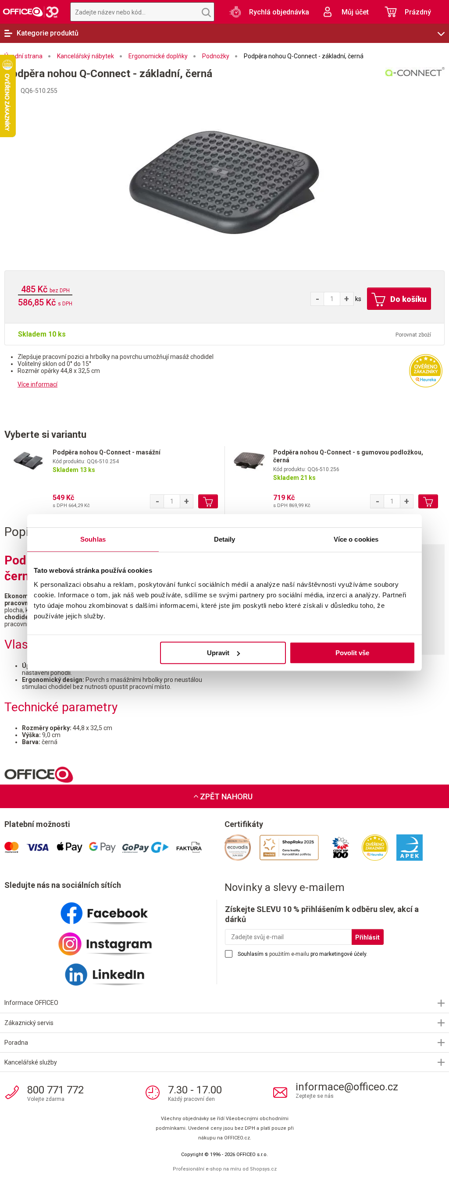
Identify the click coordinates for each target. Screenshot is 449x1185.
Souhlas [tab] (93, 539)
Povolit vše (352, 652)
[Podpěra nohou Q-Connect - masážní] (28, 462)
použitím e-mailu (289, 954)
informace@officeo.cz (347, 1087)
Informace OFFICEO (31, 1002)
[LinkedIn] (114, 971)
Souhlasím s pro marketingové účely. (302, 954)
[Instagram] (114, 940)
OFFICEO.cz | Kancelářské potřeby (30, 12)
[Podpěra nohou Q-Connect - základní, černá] (224, 180)
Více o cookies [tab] (356, 539)
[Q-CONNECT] (337, 83)
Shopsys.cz (263, 1169)
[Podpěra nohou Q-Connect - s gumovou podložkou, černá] (249, 462)
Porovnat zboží (413, 335)
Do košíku (407, 299)
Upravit (218, 652)
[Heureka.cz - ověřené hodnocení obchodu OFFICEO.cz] (425, 370)
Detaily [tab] (224, 539)
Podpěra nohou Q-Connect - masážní (106, 452)
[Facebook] (114, 909)
